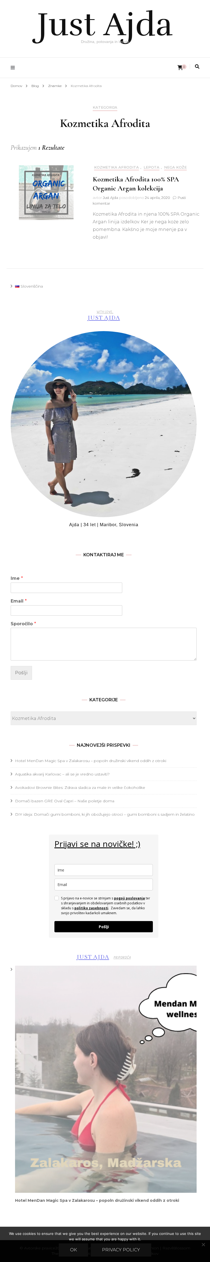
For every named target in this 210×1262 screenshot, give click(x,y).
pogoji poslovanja (129, 898)
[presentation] (106, 1079)
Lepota (151, 167)
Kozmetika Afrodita (116, 167)
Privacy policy (121, 1249)
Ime (17, 578)
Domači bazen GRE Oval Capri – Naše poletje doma (64, 800)
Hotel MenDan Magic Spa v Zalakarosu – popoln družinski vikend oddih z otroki (90, 760)
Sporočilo (23, 623)
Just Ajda (105, 24)
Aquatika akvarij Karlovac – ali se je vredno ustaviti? (62, 774)
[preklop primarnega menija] (14, 67)
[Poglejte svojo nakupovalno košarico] (180, 67)
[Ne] (203, 1244)
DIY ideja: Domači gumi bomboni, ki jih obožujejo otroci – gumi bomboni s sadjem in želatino (105, 814)
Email (19, 601)
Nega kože (175, 167)
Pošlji (21, 672)
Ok (73, 1249)
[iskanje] (197, 66)
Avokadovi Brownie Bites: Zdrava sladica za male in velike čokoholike (80, 787)
